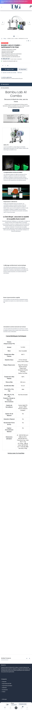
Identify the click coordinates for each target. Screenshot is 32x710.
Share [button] (20, 72)
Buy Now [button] (23, 69)
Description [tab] (5, 84)
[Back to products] (28, 41)
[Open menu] (16, 708)
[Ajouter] (8, 65)
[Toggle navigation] (1, 7)
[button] (2, 22)
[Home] (5, 707)
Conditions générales (6, 77)
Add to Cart (23, 704)
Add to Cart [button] (10, 69)
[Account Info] (27, 707)
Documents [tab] (5, 88)
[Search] (10, 707)
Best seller (15, 110)
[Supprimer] (2, 65)
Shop (5, 38)
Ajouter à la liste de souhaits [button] (9, 72)
